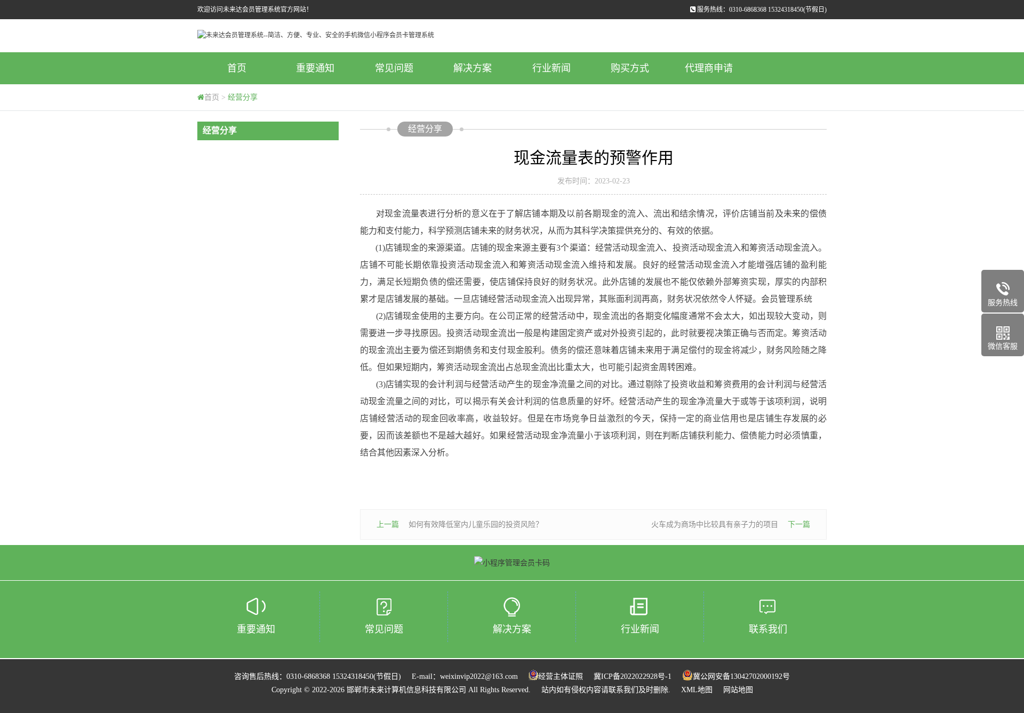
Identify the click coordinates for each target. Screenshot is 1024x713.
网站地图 (738, 690)
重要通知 (315, 68)
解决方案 (472, 68)
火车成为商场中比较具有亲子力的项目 (714, 524)
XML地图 (697, 690)
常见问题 (394, 68)
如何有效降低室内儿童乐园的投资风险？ (476, 524)
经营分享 (243, 97)
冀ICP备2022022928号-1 (632, 676)
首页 (236, 68)
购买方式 (630, 68)
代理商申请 (709, 68)
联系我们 (768, 629)
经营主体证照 (560, 676)
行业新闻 (551, 68)
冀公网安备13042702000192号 (741, 676)
